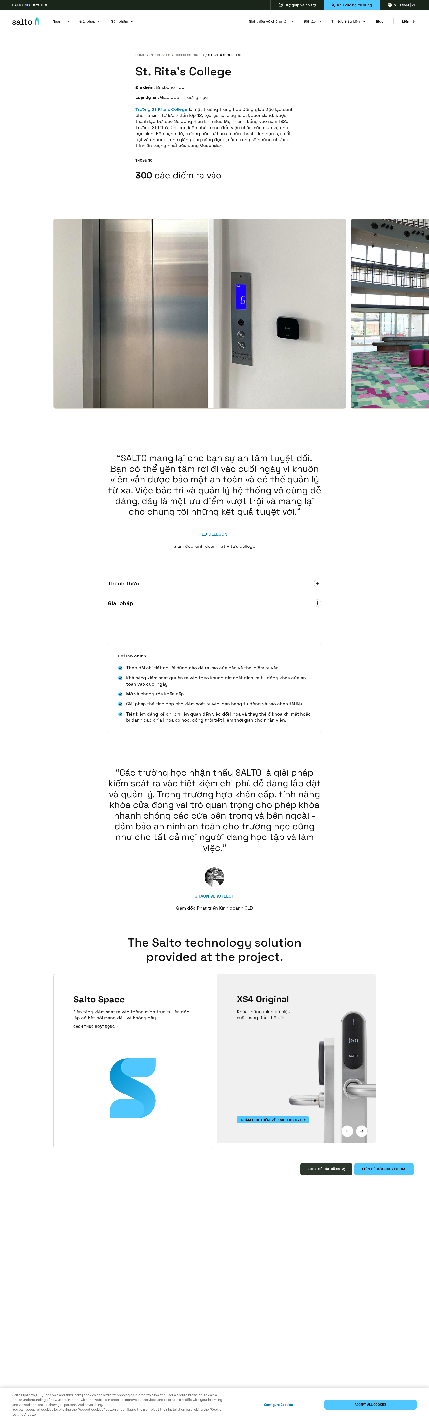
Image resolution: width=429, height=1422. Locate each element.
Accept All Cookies (371, 1405)
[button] (347, 1131)
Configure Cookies (278, 1405)
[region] (214, 1405)
